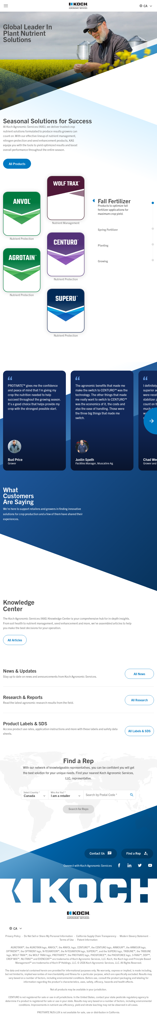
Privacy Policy (12, 936)
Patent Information (87, 939)
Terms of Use (67, 939)
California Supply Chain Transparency (96, 936)
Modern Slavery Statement (134, 936)
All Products (17, 164)
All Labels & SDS (139, 731)
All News (139, 674)
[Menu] (6, 5)
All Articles (15, 640)
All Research (139, 700)
